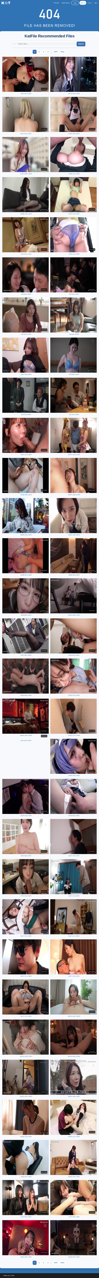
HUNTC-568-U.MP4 (74, 495)
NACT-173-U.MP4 (73, 896)
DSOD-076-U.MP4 (74, 695)
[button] (96, 3)
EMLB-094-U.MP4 (26, 695)
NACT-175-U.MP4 (73, 856)
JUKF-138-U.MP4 (26, 374)
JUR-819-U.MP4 (26, 334)
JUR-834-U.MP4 (74, 294)
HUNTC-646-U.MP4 (74, 454)
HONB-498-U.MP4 (26, 495)
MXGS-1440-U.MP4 (74, 1056)
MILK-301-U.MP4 (26, 133)
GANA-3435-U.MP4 (74, 615)
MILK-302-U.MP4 (26, 93)
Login (75, 3)
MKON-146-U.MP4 (74, 1177)
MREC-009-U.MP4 (74, 1096)
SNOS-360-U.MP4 (26, 1257)
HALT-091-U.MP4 (26, 655)
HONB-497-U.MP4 (26, 575)
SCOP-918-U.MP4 (26, 815)
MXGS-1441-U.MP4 (26, 1096)
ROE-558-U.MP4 (26, 856)
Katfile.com (6, 1275)
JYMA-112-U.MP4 (74, 254)
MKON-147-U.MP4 (74, 1136)
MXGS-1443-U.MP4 (26, 1056)
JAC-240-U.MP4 (74, 414)
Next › (63, 52)
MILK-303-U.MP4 (26, 740)
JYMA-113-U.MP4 (74, 174)
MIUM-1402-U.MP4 (26, 735)
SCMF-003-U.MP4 (74, 775)
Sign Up (82, 3)
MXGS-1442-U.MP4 (74, 1016)
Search (81, 44)
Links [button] (89, 3)
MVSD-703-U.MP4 (26, 1136)
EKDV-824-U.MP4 (74, 655)
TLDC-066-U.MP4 (73, 1217)
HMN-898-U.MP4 (26, 615)
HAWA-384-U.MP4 (74, 575)
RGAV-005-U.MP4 (73, 815)
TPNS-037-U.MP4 (26, 1177)
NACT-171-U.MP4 (73, 936)
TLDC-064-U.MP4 (26, 1217)
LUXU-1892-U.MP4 (26, 174)
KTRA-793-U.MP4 (73, 214)
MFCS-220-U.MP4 (74, 93)
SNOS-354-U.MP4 (74, 1257)
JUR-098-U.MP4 (74, 374)
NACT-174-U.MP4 (26, 936)
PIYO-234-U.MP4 (26, 896)
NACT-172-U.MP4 (26, 976)
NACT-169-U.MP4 (73, 976)
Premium (56, 3)
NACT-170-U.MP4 (26, 1016)
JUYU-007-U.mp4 (26, 254)
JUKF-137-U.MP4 (26, 454)
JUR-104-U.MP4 (26, 414)
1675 (55, 52)
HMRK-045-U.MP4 (26, 535)
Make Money (66, 3)
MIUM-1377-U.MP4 (74, 735)
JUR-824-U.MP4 (26, 294)
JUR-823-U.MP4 (74, 334)
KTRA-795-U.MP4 (73, 133)
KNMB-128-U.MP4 (26, 214)
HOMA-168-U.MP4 (74, 535)
